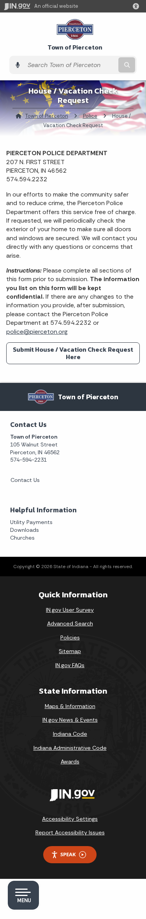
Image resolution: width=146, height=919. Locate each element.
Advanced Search (70, 623)
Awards (70, 761)
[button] (137, 6)
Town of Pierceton (74, 47)
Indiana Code (70, 733)
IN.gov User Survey (70, 609)
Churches (22, 538)
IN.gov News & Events (70, 719)
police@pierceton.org (37, 332)
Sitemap (70, 651)
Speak (68, 854)
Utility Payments (31, 522)
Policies (70, 637)
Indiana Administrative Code (70, 747)
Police (90, 116)
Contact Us (25, 479)
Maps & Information (70, 706)
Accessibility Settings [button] (70, 818)
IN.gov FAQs (69, 665)
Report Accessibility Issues (70, 832)
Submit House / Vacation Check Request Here (73, 353)
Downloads (24, 530)
